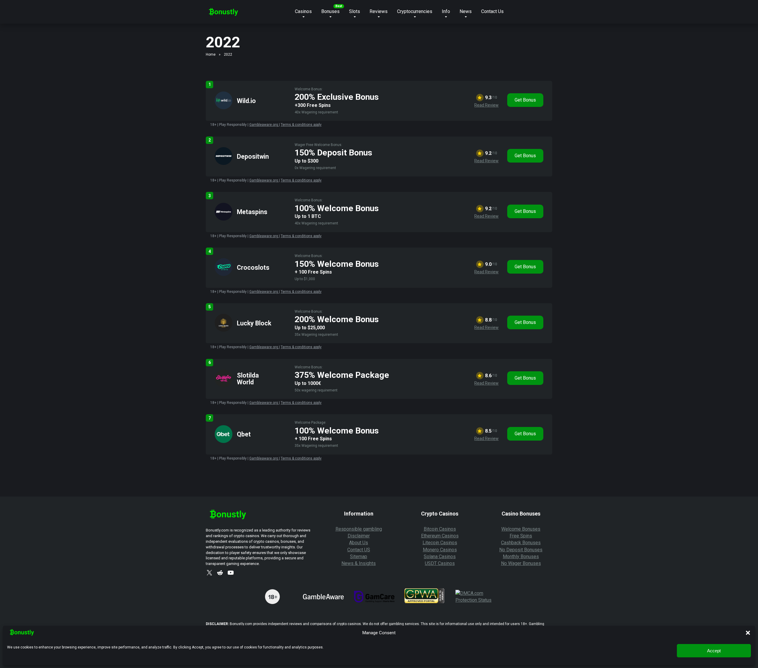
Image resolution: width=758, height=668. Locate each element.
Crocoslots (253, 267)
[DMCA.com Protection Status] (476, 600)
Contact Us (492, 11)
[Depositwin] (223, 163)
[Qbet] (223, 441)
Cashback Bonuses (521, 542)
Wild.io (246, 101)
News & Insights (358, 563)
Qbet (244, 434)
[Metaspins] (223, 219)
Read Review (486, 105)
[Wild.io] (223, 107)
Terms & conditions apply (301, 125)
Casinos (303, 11)
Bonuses (330, 11)
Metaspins (252, 212)
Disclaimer (359, 536)
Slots (354, 11)
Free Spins (521, 536)
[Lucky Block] (223, 330)
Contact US (358, 550)
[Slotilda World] (223, 385)
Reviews (379, 11)
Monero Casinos (440, 550)
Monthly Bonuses (521, 556)
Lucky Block (254, 323)
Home (211, 54)
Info (446, 11)
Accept (714, 650)
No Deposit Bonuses (520, 550)
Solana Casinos (440, 556)
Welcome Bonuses (520, 529)
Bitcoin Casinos (440, 529)
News (466, 11)
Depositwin (253, 156)
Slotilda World (248, 379)
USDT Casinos (440, 563)
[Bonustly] (223, 9)
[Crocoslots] (223, 274)
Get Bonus (525, 100)
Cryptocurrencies (414, 11)
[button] (748, 633)
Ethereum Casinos (440, 536)
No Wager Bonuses (521, 563)
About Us (358, 542)
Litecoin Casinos (440, 542)
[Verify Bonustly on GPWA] (424, 601)
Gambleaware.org (264, 125)
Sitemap (358, 556)
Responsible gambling (358, 529)
